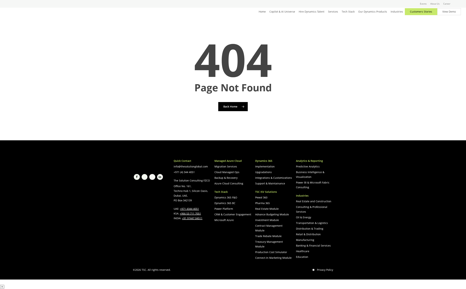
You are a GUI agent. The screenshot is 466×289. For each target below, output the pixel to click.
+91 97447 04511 (192, 218)
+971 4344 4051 (189, 208)
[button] (191, 166)
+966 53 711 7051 (190, 213)
